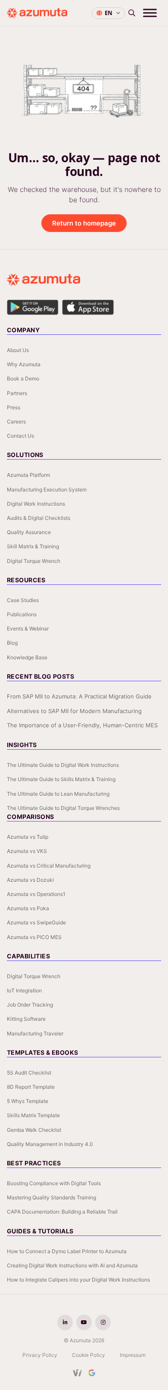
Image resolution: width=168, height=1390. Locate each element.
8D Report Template (31, 1087)
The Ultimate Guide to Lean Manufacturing (58, 794)
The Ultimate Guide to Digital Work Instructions (63, 765)
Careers (16, 421)
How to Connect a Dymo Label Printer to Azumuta (67, 1251)
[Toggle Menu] (150, 13)
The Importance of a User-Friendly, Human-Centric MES (82, 725)
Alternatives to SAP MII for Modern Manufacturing (74, 710)
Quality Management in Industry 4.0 (50, 1144)
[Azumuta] (37, 13)
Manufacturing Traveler (35, 1033)
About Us (18, 350)
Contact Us (20, 435)
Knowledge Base (27, 657)
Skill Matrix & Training (33, 546)
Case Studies (23, 600)
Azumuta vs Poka (28, 908)
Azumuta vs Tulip (27, 837)
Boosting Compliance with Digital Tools (54, 1183)
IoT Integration (24, 990)
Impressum (133, 1355)
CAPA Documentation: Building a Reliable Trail (62, 1211)
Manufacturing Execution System (47, 489)
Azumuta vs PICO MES (34, 937)
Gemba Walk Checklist (34, 1130)
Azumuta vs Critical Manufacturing (48, 865)
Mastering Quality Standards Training (51, 1197)
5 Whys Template (27, 1101)
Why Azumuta (23, 364)
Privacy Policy (39, 1355)
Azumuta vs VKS (27, 851)
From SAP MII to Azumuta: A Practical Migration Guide (79, 696)
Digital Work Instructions (36, 503)
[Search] (131, 12)
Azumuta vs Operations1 (36, 894)
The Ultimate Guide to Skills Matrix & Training (61, 779)
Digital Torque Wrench (33, 561)
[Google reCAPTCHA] (91, 1372)
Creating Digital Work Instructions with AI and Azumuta (72, 1265)
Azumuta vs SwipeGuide (36, 922)
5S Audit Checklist (29, 1072)
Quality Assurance (29, 532)
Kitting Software (26, 1019)
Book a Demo (23, 378)
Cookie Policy (88, 1355)
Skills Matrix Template (33, 1115)
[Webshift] (77, 1372)
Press (13, 407)
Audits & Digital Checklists (38, 518)
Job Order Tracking (30, 1004)
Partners (17, 393)
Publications (22, 614)
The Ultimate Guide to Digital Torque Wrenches (63, 808)
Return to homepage (84, 223)
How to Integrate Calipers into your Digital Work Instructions (78, 1279)
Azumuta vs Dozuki (30, 880)
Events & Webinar (28, 628)
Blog (12, 642)
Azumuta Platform (28, 475)
